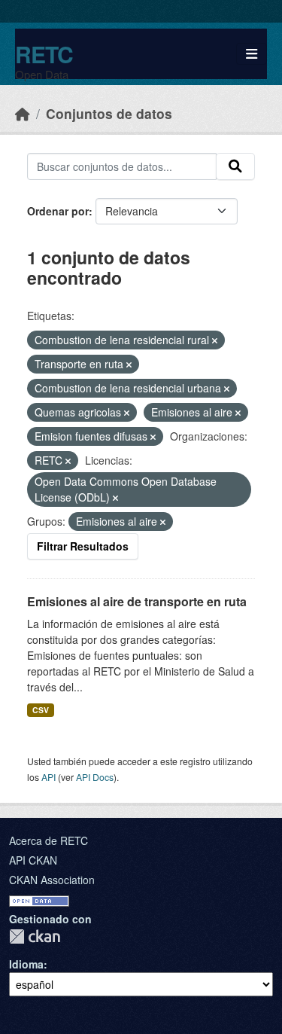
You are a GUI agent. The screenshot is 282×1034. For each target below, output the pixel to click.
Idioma (26, 963)
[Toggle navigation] (251, 54)
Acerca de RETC (48, 840)
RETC (44, 54)
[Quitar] (214, 340)
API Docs (95, 776)
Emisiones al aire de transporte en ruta (137, 601)
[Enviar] (235, 166)
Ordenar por (58, 210)
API (48, 776)
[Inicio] (22, 113)
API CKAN (33, 860)
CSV (40, 709)
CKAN (34, 936)
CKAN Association (52, 879)
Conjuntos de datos (109, 113)
